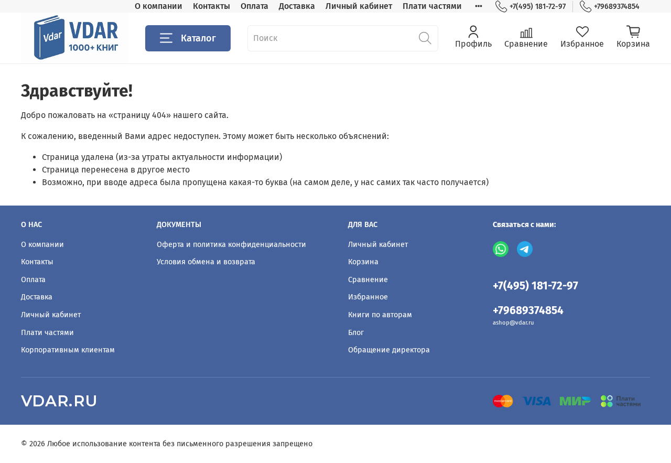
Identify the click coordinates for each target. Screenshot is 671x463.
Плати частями (432, 6)
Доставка (297, 6)
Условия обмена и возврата (206, 261)
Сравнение (368, 279)
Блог (356, 332)
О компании (158, 6)
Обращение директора (389, 350)
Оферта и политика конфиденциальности (231, 244)
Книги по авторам (380, 314)
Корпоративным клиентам (68, 350)
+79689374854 (617, 6)
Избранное (368, 297)
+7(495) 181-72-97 (538, 6)
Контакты (211, 6)
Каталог (198, 38)
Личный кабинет (359, 6)
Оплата (254, 6)
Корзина (363, 261)
